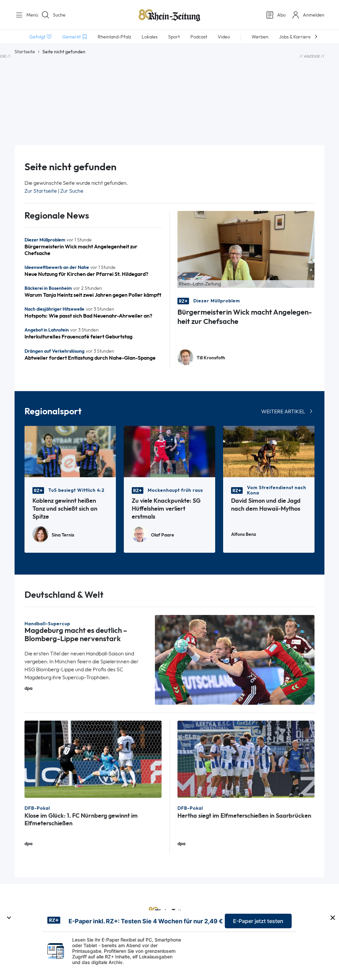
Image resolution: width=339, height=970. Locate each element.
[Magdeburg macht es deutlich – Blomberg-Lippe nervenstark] (235, 659)
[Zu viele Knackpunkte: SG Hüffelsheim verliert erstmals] (169, 450)
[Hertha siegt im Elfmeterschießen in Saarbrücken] (246, 758)
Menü (29, 15)
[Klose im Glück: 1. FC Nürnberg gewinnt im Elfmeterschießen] (93, 758)
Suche (59, 15)
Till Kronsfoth (211, 358)
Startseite (25, 52)
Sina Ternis (63, 535)
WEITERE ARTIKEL (283, 411)
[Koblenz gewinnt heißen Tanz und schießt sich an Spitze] (70, 450)
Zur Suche (71, 190)
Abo (281, 15)
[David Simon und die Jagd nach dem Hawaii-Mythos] (269, 450)
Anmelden (313, 15)
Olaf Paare (162, 535)
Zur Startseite (40, 190)
